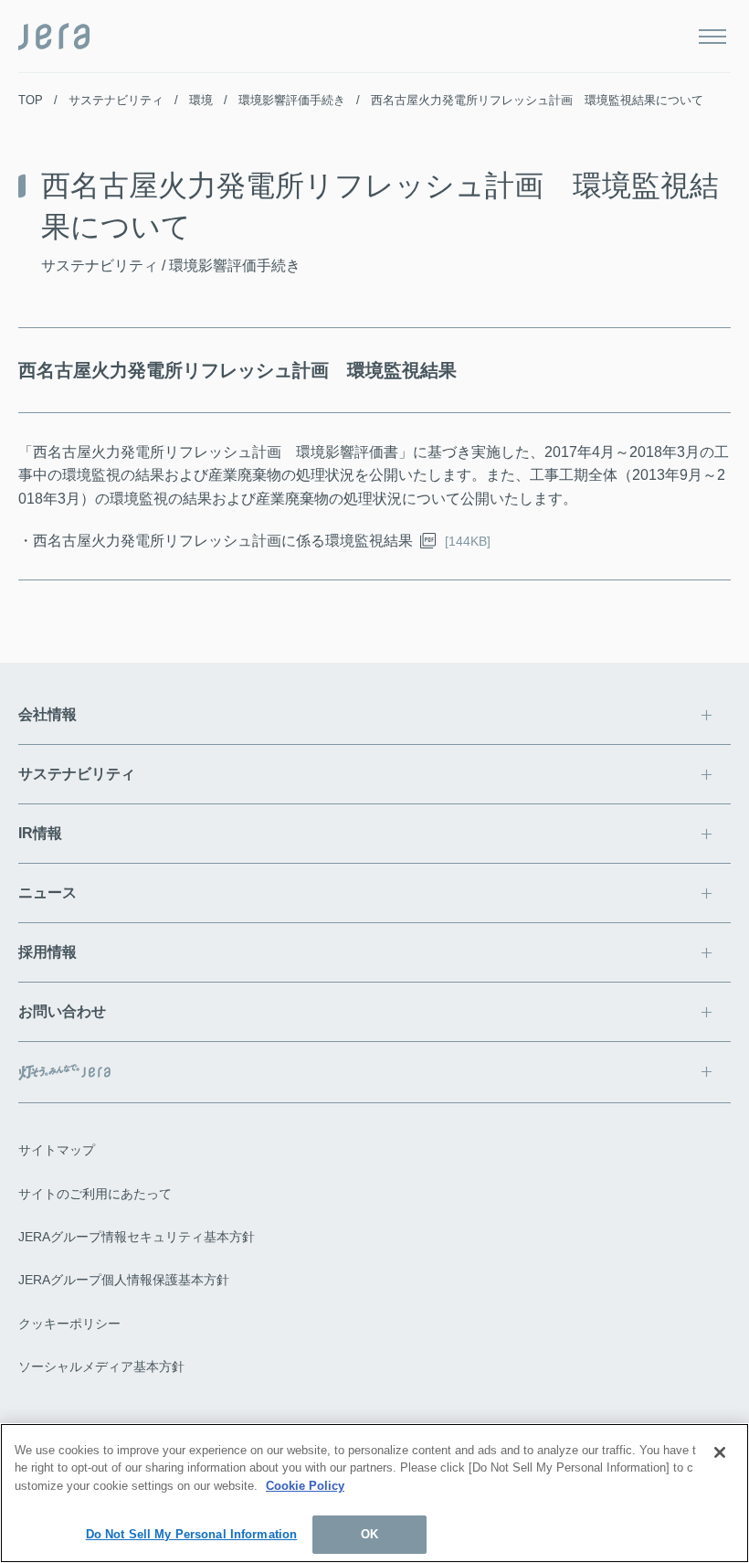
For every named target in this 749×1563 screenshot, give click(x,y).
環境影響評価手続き (291, 100)
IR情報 (40, 833)
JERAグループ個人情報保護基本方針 (123, 1279)
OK (369, 1534)
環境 (201, 100)
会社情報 (47, 714)
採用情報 (47, 952)
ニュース (47, 892)
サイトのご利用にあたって (95, 1193)
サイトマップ (56, 1150)
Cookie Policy (305, 1486)
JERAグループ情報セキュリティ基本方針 (136, 1236)
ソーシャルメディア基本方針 (101, 1366)
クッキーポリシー (69, 1323)
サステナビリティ (116, 100)
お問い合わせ (62, 1011)
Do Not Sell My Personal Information (192, 1534)
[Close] (720, 1452)
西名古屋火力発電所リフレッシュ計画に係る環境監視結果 (223, 540)
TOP (30, 100)
